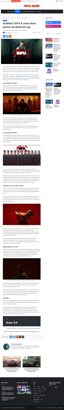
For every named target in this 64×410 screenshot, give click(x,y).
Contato (39, 11)
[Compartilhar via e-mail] (20, 337)
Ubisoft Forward (36, 399)
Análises (17, 11)
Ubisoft (38, 397)
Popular (48, 33)
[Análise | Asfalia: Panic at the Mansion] (49, 65)
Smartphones (42, 395)
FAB (34, 388)
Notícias (13, 11)
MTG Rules (44, 388)
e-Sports (38, 386)
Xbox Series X (36, 401)
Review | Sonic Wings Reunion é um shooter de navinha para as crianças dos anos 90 (38, 1)
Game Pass (39, 388)
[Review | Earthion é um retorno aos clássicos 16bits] (24, 393)
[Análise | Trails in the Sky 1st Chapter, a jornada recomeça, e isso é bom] (19, 393)
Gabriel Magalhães (8, 32)
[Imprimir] (23, 337)
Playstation (26, 11)
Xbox (21, 11)
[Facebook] (4, 36)
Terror (35, 397)
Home (8, 11)
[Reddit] (10, 36)
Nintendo (32, 11)
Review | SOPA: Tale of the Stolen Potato (56, 40)
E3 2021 (43, 386)
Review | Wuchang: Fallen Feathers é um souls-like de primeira (57, 57)
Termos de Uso (50, 407)
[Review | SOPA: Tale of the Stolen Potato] (49, 40)
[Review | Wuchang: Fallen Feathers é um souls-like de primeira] (49, 56)
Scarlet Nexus (36, 395)
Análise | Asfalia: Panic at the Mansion (57, 64)
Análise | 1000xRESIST (56, 70)
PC (35, 11)
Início (5, 17)
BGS (34, 386)
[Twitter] (7, 36)
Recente (58, 33)
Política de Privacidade (58, 407)
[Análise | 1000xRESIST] (49, 71)
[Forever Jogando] (32, 6)
